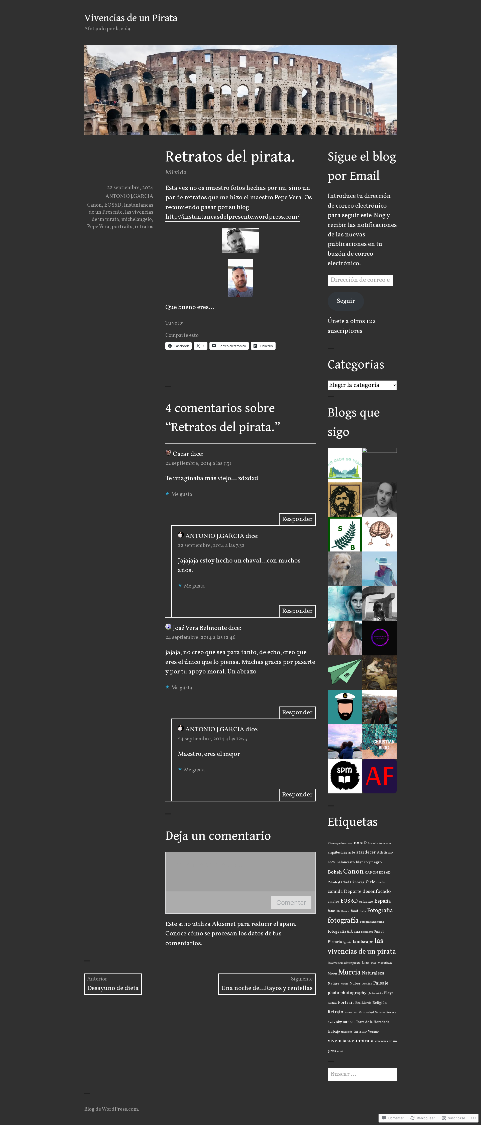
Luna (366, 963)
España (382, 901)
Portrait (346, 1003)
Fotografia (380, 911)
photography (353, 993)
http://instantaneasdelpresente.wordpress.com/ (232, 217)
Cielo (370, 882)
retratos (144, 226)
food (354, 911)
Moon (332, 973)
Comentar (291, 902)
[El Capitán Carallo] (345, 707)
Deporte (352, 891)
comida (335, 892)
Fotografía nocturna (372, 922)
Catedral (334, 882)
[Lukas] (345, 568)
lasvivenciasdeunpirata (344, 963)
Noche (344, 984)
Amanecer (385, 843)
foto (362, 911)
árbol (340, 1051)
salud (370, 1012)
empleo (333, 902)
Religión (380, 1003)
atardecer (366, 852)
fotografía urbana (344, 931)
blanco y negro (369, 862)
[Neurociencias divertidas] (379, 534)
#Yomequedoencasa (340, 843)
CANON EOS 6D (378, 872)
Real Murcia (363, 1003)
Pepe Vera (98, 226)
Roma (348, 1013)
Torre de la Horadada (373, 1022)
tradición (346, 1032)
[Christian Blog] (379, 741)
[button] (240, 240)
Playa (389, 993)
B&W (331, 863)
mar (373, 963)
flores (345, 911)
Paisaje (380, 983)
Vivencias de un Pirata (130, 18)
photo (333, 993)
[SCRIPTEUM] (345, 776)
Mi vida (176, 172)
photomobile (375, 993)
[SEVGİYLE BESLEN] (345, 534)
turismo (360, 1031)
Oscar (181, 454)
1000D (360, 843)
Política (332, 1003)
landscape (363, 942)
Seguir (346, 301)
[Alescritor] (379, 499)
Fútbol (379, 932)
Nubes (354, 983)
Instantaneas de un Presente (121, 209)
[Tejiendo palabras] (345, 638)
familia (334, 911)
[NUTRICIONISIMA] (379, 672)
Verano (373, 1031)
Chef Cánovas (353, 882)
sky (339, 1022)
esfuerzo (366, 901)
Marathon (385, 963)
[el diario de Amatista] (379, 603)
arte (351, 852)
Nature (333, 983)
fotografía (343, 921)
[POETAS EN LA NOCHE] (379, 568)
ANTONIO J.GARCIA (129, 196)
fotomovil (367, 932)
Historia (335, 942)
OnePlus (367, 984)
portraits (122, 226)
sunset (349, 1022)
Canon (94, 205)
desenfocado (377, 891)
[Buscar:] (362, 1074)
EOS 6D (349, 901)
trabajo (334, 1031)
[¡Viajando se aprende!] (345, 741)
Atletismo (385, 852)
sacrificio (359, 1013)
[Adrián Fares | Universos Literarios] (379, 776)
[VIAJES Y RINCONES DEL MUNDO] (345, 672)
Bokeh (335, 872)
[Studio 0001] (379, 638)
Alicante (373, 843)
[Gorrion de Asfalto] (345, 499)
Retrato (335, 1012)
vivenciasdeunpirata (351, 1040)
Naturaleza (373, 973)
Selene (380, 1013)
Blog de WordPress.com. (111, 1109)
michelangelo (137, 219)
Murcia (349, 972)
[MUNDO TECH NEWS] (379, 465)
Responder (297, 519)
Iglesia (347, 942)
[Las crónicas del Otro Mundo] (345, 603)
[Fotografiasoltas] (379, 707)
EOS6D (112, 205)
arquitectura (337, 852)
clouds (381, 883)
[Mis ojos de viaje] (345, 465)
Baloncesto (345, 862)
